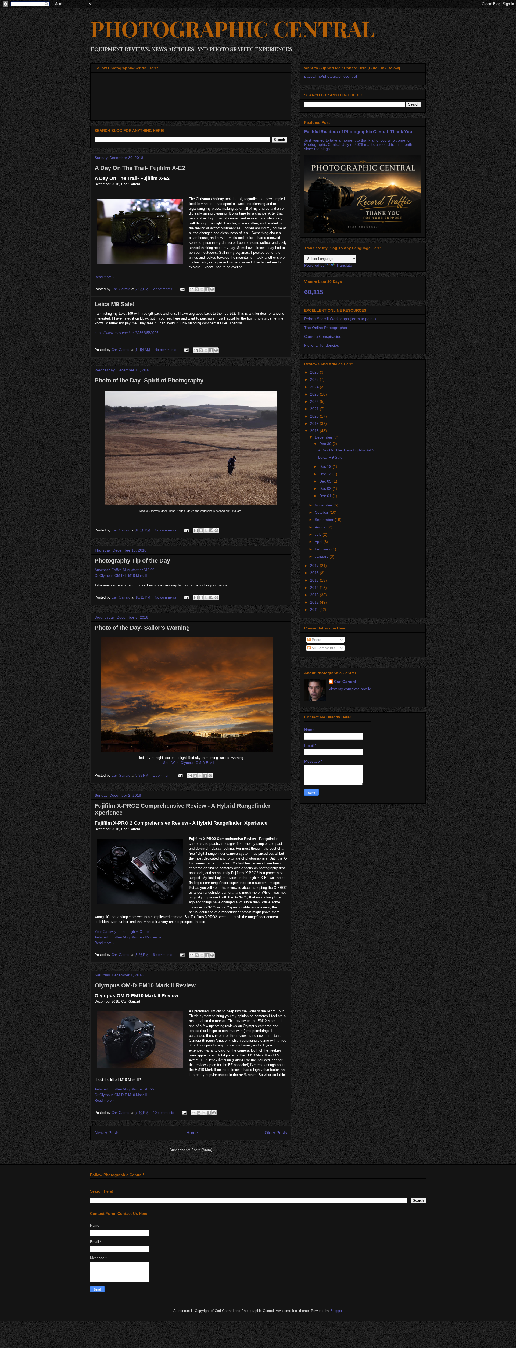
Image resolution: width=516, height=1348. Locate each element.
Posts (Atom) (201, 1150)
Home (192, 1132)
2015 (315, 580)
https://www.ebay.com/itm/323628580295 (126, 333)
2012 (315, 602)
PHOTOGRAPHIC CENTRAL (232, 28)
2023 (315, 394)
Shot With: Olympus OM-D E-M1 (188, 763)
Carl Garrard (345, 681)
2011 (314, 609)
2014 (315, 587)
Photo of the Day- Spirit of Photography (149, 380)
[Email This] (191, 289)
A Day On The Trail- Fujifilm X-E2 (140, 168)
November (324, 505)
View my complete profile (350, 689)
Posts (316, 639)
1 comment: (163, 775)
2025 (315, 379)
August (321, 527)
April (319, 541)
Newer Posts (107, 1132)
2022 (315, 401)
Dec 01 (325, 496)
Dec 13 (325, 474)
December (324, 437)
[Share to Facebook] (207, 289)
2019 (315, 423)
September (325, 519)
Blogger (336, 1311)
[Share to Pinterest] (212, 289)
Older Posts (276, 1132)
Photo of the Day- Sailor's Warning (142, 627)
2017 (315, 565)
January (322, 556)
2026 (315, 372)
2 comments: (163, 289)
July (318, 534)
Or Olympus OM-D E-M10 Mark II (121, 576)
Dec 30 (325, 443)
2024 (315, 387)
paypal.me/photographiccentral (330, 76)
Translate (344, 265)
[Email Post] (182, 289)
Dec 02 (325, 488)
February (323, 549)
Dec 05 (325, 481)
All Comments (323, 648)
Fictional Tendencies (321, 345)
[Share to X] (202, 289)
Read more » (104, 277)
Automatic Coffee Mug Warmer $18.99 (124, 570)
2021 (315, 409)
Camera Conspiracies (322, 336)
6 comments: (163, 955)
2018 (315, 431)
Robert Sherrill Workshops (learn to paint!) (340, 319)
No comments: (166, 350)
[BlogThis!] (196, 289)
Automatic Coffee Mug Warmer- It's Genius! (129, 937)
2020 (315, 416)
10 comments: (164, 1113)
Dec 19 (325, 466)
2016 (315, 573)
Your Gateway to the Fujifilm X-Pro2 (123, 932)
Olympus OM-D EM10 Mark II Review (145, 985)
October (322, 512)
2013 (315, 595)
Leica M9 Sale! (115, 304)
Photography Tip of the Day (132, 560)
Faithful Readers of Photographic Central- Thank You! (359, 131)
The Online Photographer (325, 327)
